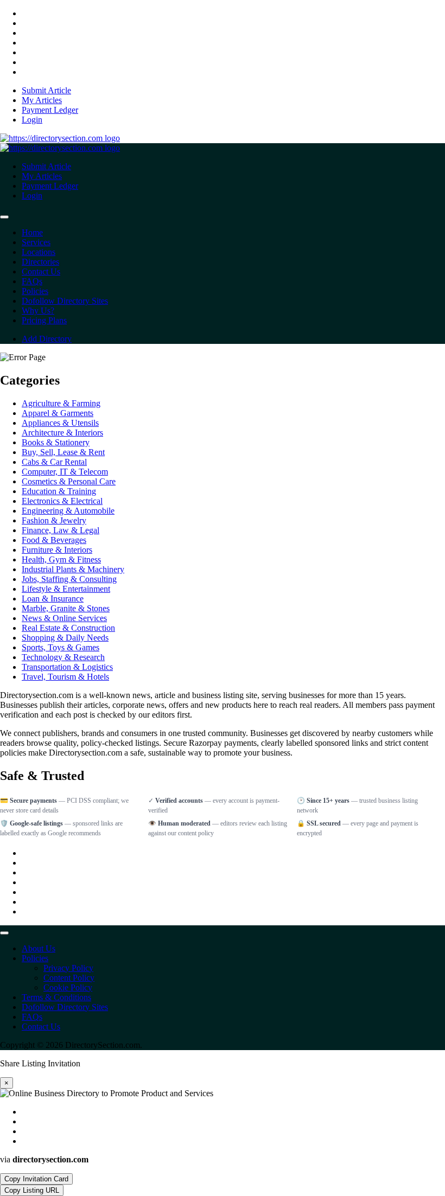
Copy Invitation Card (36, 1179)
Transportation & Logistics (67, 666)
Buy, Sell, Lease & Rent (63, 452)
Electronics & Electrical (62, 501)
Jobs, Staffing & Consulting (69, 579)
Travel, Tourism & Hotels (65, 676)
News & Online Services (64, 618)
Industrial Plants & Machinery (73, 569)
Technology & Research (63, 657)
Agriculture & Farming (61, 403)
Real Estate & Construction (68, 627)
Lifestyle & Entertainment (66, 588)
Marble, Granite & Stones (66, 608)
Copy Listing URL (31, 1190)
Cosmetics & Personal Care (69, 481)
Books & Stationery (56, 442)
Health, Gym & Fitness (61, 559)
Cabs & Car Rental (54, 461)
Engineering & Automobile (68, 510)
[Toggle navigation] (4, 217)
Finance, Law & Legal (60, 530)
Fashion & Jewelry (54, 520)
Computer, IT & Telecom (65, 471)
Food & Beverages (54, 540)
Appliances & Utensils (60, 422)
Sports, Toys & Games (60, 647)
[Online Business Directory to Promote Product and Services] (60, 138)
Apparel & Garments (57, 413)
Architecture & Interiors (62, 432)
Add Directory (47, 338)
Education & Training (59, 491)
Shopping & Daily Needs (65, 637)
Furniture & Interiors (57, 549)
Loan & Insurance (53, 598)
